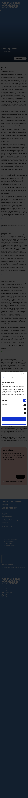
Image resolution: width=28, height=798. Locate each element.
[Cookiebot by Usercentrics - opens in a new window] (20, 374)
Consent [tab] (5, 377)
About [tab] (22, 377)
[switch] (24, 405)
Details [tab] (14, 377)
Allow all (14, 418)
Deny (14, 422)
